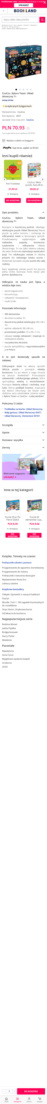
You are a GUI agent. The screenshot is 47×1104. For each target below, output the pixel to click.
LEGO (5, 666)
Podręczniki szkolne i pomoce (16, 562)
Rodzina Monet (9, 624)
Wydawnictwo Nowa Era (14, 579)
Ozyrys (5, 598)
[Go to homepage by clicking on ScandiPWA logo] (25, 10)
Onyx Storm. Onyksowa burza (17, 609)
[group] (13, 183)
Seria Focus (7, 654)
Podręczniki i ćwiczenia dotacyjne (18, 575)
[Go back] (3, 10)
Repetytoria (8, 651)
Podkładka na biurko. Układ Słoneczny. (24, 409)
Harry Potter (8, 636)
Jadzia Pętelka (9, 628)
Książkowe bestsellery (13, 589)
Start (6, 1101)
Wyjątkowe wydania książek (16, 658)
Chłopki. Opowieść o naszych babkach (21, 594)
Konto (29, 1101)
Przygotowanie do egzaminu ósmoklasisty (23, 567)
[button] (42, 20)
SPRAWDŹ (24, 5)
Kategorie (17, 1101)
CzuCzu (30, 119)
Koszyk (39, 1101)
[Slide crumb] (16, 90)
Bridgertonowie (10, 632)
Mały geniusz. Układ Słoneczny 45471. (23, 412)
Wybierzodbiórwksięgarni (20, 140)
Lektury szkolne (10, 583)
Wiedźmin (7, 640)
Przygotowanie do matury (15, 571)
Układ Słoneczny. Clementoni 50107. (22, 415)
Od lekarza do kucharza (14, 613)
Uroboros (7, 662)
